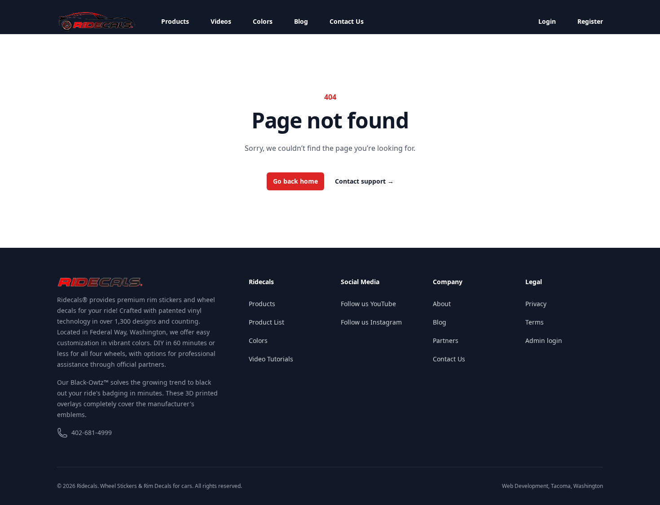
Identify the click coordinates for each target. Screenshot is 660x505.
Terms (534, 322)
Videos (221, 21)
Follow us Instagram (371, 322)
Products (175, 21)
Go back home (295, 181)
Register (590, 21)
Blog (301, 21)
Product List (266, 322)
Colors (263, 21)
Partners (445, 340)
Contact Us (347, 21)
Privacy (535, 303)
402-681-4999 (91, 432)
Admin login (543, 340)
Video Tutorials (271, 359)
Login (547, 21)
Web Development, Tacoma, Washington (552, 486)
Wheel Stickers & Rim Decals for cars (146, 486)
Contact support (364, 181)
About (442, 303)
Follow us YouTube (368, 303)
